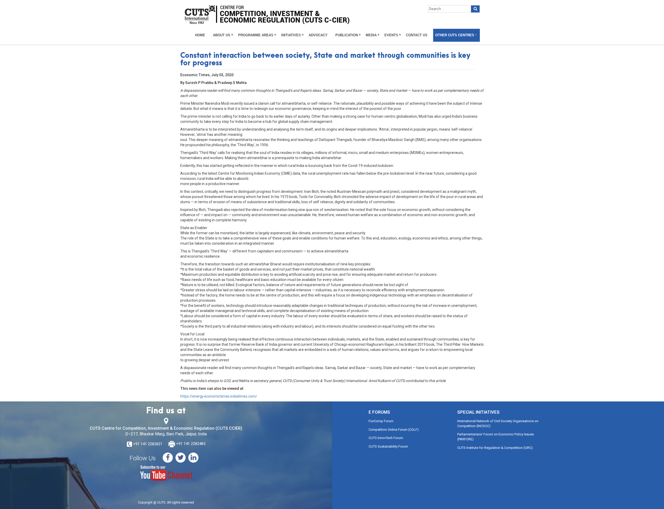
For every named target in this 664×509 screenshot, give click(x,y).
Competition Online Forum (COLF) (394, 430)
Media (371, 35)
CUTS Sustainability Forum (388, 446)
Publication (346, 35)
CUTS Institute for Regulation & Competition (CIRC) (495, 448)
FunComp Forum (381, 421)
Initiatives (291, 35)
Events (391, 35)
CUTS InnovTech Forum (386, 438)
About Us (221, 35)
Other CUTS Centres (454, 35)
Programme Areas (255, 35)
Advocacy (318, 35)
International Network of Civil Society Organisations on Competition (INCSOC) (497, 423)
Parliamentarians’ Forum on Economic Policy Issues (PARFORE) (495, 436)
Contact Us (416, 35)
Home (200, 35)
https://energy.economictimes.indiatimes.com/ (218, 396)
